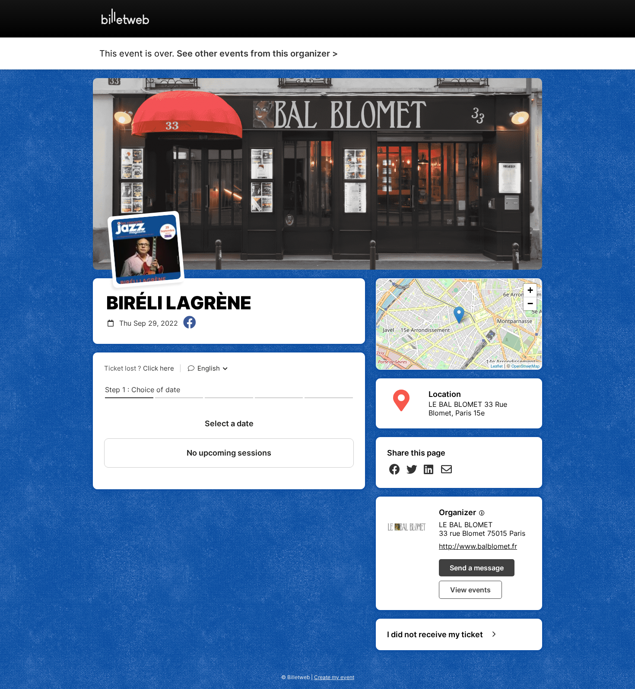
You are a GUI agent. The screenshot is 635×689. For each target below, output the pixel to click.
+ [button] (530, 290)
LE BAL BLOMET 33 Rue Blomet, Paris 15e (468, 408)
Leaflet (497, 366)
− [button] (530, 303)
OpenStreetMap (525, 366)
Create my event (334, 677)
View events (470, 589)
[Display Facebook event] (189, 323)
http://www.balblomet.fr (478, 546)
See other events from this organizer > (257, 53)
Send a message (477, 567)
